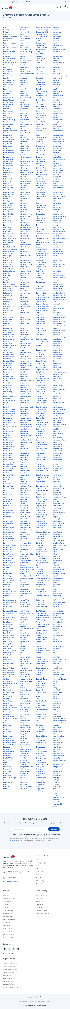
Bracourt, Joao (40, 747)
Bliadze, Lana (40, 150)
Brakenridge (40, 791)
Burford (54, 631)
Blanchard (39, 104)
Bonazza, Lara (40, 414)
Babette (5, 45)
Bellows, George (25, 229)
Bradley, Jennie (41, 758)
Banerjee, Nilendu (8, 354)
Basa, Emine (7, 633)
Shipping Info (41, 1001)
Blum (37, 225)
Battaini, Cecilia (8, 705)
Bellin (21, 221)
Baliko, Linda (7, 289)
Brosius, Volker (57, 280)
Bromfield (55, 236)
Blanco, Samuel (41, 115)
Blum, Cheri (39, 227)
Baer (4, 115)
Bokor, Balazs (40, 357)
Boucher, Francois (41, 631)
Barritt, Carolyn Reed (9, 563)
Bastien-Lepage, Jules (10, 683)
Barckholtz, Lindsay (9, 466)
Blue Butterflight (41, 207)
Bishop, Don (23, 738)
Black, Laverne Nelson (27, 786)
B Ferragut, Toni (8, 30)
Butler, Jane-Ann (57, 743)
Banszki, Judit (7, 389)
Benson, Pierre (24, 324)
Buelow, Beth (56, 528)
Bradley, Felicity (41, 762)
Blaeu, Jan (39, 56)
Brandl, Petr (56, 38)
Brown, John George (58, 337)
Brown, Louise (57, 352)
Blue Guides (40, 212)
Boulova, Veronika (42, 668)
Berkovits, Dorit (24, 409)
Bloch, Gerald (40, 155)
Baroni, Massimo (8, 539)
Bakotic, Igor (7, 256)
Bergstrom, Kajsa (25, 396)
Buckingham (56, 492)
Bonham (39, 435)
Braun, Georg (56, 69)
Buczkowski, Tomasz (59, 503)
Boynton (38, 734)
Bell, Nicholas (24, 212)
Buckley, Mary (56, 495)
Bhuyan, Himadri (25, 585)
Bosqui (38, 565)
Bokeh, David (40, 354)
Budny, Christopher (58, 523)
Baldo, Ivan (6, 273)
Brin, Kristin (56, 179)
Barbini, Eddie (7, 453)
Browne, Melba (57, 367)
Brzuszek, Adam (57, 468)
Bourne (38, 672)
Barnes (5, 514)
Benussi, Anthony (25, 343)
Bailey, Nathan (7, 185)
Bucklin (54, 499)
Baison (5, 199)
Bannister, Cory (8, 376)
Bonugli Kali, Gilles (42, 471)
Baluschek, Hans (8, 330)
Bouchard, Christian (42, 624)
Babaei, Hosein (8, 38)
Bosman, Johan (41, 560)
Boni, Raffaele (40, 440)
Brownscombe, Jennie (59, 372)
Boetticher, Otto (41, 293)
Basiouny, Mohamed (9, 650)
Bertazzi (22, 477)
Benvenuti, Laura (25, 346)
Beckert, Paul (24, 96)
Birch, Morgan (24, 707)
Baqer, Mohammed (9, 400)
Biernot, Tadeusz (25, 633)
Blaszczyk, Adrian (41, 128)
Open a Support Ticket (12, 881)
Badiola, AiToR (8, 102)
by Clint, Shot (56, 780)
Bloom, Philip (40, 194)
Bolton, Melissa (41, 387)
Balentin (6, 282)
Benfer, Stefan (24, 273)
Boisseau (39, 346)
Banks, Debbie (7, 370)
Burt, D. (54, 696)
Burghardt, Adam (57, 644)
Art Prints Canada (8, 910)
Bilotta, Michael (25, 677)
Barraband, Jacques (9, 545)
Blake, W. (39, 80)
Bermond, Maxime (25, 420)
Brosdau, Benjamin (58, 278)
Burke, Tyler (56, 657)
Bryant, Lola (56, 455)
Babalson (6, 41)
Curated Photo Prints (9, 898)
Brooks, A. (55, 262)
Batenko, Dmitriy (8, 692)
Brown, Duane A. (57, 339)
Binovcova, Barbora (26, 701)
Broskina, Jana (57, 284)
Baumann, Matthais (9, 743)
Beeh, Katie (23, 115)
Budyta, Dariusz (57, 525)
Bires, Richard (24, 718)
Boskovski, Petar (41, 558)
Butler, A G (55, 740)
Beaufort (22, 54)
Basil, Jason (7, 648)
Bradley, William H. (42, 764)
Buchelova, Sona (57, 486)
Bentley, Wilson (24, 337)
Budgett (55, 517)
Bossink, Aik (40, 587)
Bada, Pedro (7, 93)
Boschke (39, 554)
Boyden (38, 723)
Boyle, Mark (40, 732)
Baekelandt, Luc (8, 111)
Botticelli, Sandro (41, 613)
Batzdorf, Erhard (8, 716)
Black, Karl (23, 778)
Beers (21, 128)
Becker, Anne (24, 87)
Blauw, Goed (40, 139)
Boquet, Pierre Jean (42, 490)
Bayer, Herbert (7, 760)
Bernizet (22, 446)
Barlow (5, 508)
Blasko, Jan (40, 124)
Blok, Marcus (40, 166)
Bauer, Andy (7, 725)
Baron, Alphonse (8, 532)
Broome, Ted (56, 273)
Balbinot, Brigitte (8, 269)
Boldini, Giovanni (41, 361)
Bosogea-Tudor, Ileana (43, 563)
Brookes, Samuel (57, 251)
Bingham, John (24, 694)
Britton (54, 205)
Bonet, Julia (40, 429)
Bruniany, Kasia (57, 418)
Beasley (22, 34)
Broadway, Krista (57, 218)
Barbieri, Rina (7, 444)
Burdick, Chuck (57, 622)
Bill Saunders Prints (8, 984)
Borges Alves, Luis (42, 514)
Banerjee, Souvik (8, 357)
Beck (21, 85)
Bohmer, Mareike (41, 330)
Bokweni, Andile (41, 359)
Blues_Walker (40, 223)
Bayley (5, 762)
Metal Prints (39, 904)
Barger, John (7, 477)
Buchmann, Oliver (58, 488)
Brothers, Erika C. (57, 289)
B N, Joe (6, 32)
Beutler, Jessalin (25, 534)
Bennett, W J (24, 302)
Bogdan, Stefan (41, 302)
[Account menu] (60, 7)
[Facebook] (5, 949)
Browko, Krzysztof (58, 308)
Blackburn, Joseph (42, 30)
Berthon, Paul (24, 484)
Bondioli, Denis (41, 424)
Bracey (38, 738)
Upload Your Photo (41, 895)
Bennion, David (24, 315)
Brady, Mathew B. (41, 784)
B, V (4, 28)
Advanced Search (8, 937)
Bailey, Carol (7, 183)
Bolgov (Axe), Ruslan (42, 370)
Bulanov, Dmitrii (57, 578)
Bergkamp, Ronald (25, 392)
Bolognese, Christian (42, 378)
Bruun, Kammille (57, 438)
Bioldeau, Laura (25, 703)
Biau (21, 596)
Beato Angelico (24, 43)
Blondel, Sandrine (41, 183)
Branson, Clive (57, 52)
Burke (54, 653)
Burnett (54, 681)
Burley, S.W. (56, 672)
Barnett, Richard (8, 521)
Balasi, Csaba (7, 264)
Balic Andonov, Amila (10, 286)
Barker (5, 492)
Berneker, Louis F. (25, 440)
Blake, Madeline (41, 85)
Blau (37, 133)
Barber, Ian (6, 433)
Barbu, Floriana (8, 460)
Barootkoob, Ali (8, 541)
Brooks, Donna (57, 260)
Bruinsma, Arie (57, 407)
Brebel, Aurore (56, 102)
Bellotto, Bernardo (25, 227)
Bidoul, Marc (24, 620)
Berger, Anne (24, 383)
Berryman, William (25, 468)
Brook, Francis (57, 247)
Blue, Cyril (39, 203)
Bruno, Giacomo (57, 420)
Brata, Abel (55, 58)
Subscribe (54, 829)
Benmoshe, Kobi (25, 293)
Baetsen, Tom (7, 117)
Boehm (38, 278)
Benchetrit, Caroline (26, 264)
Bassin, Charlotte (8, 672)
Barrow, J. (6, 567)
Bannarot (6, 372)
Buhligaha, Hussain (58, 569)
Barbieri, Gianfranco (9, 451)
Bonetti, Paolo (40, 431)
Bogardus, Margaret (42, 297)
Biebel (22, 622)
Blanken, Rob (40, 120)
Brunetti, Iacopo (57, 416)
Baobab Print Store (9, 396)
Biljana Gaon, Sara (26, 664)
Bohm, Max (39, 328)
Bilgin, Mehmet (24, 659)
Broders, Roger (57, 234)
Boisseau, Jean (41, 348)
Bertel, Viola (23, 479)
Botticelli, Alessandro (42, 615)
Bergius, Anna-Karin (26, 389)
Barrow (5, 569)
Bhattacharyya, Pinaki (27, 569)
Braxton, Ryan (56, 87)
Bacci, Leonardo (8, 65)
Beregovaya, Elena (25, 363)
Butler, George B (57, 747)
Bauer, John (7, 732)
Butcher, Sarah (57, 732)
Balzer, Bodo (7, 332)
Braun (54, 71)
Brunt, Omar (56, 427)
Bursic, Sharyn (57, 692)
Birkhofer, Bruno (25, 721)
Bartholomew (7, 598)
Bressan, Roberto (57, 131)
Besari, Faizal (24, 503)
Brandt (54, 43)
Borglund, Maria (41, 521)
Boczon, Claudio (41, 267)
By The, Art (55, 782)
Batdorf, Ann (7, 685)
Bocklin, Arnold (41, 262)
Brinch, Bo (55, 181)
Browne (54, 365)
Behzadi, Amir (24, 148)
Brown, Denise (57, 324)
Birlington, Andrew (25, 723)
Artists (11, 18)
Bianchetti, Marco (25, 591)
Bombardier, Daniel (42, 398)
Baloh (5, 315)
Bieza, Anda (23, 637)
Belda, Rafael (24, 185)
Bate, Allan (6, 688)
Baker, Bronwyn (8, 223)
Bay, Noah (6, 756)
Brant (54, 54)
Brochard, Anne (57, 221)
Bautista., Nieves (8, 751)
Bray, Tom (55, 89)
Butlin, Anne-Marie (58, 753)
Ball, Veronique (8, 299)
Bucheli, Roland (57, 484)
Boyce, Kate (40, 718)
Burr (53, 685)
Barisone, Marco (8, 486)
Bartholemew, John (9, 591)
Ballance (6, 304)
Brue (53, 381)
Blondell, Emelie (41, 185)
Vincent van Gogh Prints (10, 963)
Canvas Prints (40, 901)
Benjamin (23, 284)
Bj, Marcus (23, 764)
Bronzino (55, 245)
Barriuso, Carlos (8, 565)
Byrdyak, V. (55, 800)
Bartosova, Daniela (9, 618)
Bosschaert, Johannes (43, 578)
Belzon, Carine (24, 247)
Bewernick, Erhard (25, 541)
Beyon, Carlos (24, 550)
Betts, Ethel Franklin (26, 528)
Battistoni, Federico (9, 712)
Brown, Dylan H (57, 341)
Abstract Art (6, 922)
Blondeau (39, 172)
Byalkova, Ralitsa (58, 786)
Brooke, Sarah (56, 249)
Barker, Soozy (7, 499)
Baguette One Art (8, 150)
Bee (21, 111)
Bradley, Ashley (41, 769)
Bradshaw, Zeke (41, 780)
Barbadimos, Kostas (9, 422)
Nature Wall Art (7, 928)
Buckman (55, 501)
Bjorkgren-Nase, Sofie (26, 767)
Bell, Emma (23, 201)
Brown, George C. (57, 357)
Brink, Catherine (57, 185)
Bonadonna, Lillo (41, 409)
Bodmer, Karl (40, 273)
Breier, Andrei (56, 111)
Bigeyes (22, 648)
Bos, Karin (39, 547)
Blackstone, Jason (42, 34)
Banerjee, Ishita (8, 352)
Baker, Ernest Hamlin (9, 238)
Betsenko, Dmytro (25, 523)
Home (5, 18)
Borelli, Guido (40, 503)
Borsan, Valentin (41, 534)
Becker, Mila (23, 89)
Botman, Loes (40, 609)
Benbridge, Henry (25, 262)
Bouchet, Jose (40, 639)
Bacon (5, 89)
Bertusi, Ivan (24, 499)
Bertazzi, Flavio (24, 475)
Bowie (38, 707)
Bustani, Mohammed (59, 721)
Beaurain (22, 65)
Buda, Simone (56, 506)
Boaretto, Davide (41, 249)
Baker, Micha (7, 227)
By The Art (55, 784)
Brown (54, 328)
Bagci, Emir (6, 126)
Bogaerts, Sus (40, 295)
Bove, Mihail (40, 699)
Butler (54, 734)
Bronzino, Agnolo (57, 242)
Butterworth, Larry (58, 764)
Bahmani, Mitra (8, 157)
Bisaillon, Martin (25, 725)
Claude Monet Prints (9, 966)
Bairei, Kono (7, 196)
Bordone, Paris (40, 501)
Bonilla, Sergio (40, 442)
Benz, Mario (23, 348)
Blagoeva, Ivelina (41, 65)
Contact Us (39, 875)
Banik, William (7, 365)
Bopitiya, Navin (41, 488)
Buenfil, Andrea (57, 530)
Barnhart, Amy (7, 530)
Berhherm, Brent (25, 398)
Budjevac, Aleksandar (59, 519)
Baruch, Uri (6, 626)
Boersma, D (39, 289)
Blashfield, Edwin (41, 122)
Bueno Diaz (56, 534)
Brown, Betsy (56, 313)
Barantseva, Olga (8, 416)
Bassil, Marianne (8, 670)
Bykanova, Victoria (58, 797)
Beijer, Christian (25, 155)
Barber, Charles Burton (10, 427)
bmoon (38, 245)
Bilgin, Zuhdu (24, 661)
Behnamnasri (24, 142)
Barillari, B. (6, 484)
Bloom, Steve (40, 190)
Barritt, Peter (7, 560)
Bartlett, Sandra (8, 609)
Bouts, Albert (40, 688)
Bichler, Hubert (24, 607)
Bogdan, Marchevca (42, 306)
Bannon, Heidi (7, 385)
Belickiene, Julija (25, 194)
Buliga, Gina (56, 580)
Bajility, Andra (7, 205)
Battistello (6, 710)
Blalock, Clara (40, 100)
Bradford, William (41, 751)
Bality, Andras (7, 293)
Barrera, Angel (7, 550)
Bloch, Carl (39, 157)
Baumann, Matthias (9, 745)
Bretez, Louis (56, 133)
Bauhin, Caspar (8, 736)
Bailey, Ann (6, 174)
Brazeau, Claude (57, 91)
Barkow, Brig (7, 503)
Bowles (38, 712)
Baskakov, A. (7, 655)
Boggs (38, 313)
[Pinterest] (18, 949)
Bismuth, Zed (24, 743)
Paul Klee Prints (7, 975)
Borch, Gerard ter (41, 499)
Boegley (38, 275)
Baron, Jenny (7, 534)
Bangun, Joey (7, 363)
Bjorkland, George (25, 769)
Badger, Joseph (8, 98)
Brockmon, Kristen (58, 229)
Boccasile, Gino (41, 251)
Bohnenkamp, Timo (42, 337)
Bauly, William (7, 738)
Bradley (38, 760)
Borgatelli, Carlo (41, 508)
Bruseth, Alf (56, 431)
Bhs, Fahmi (23, 582)
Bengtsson (23, 278)
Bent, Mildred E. (25, 335)
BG (21, 552)
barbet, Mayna (7, 438)
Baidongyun (7, 168)
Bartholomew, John (9, 600)
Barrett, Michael (8, 554)
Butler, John (56, 749)
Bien (21, 631)
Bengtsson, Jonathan (26, 280)
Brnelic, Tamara (57, 214)
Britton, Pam (56, 210)
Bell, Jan (22, 205)
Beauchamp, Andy (25, 49)
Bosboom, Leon (41, 550)
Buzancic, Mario (57, 775)
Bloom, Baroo (40, 192)
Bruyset (54, 442)
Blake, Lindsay (40, 87)
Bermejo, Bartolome (26, 418)
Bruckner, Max (57, 378)
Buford (54, 554)
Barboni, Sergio (8, 457)
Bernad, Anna (24, 422)
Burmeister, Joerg (58, 675)
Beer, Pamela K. (25, 120)
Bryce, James (56, 462)
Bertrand (22, 492)
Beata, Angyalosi (25, 36)
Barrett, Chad (7, 556)
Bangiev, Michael (8, 361)
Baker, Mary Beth (8, 214)
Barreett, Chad (7, 547)
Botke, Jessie (40, 604)
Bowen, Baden (40, 705)
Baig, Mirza (6, 170)
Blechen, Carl (40, 144)
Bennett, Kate (24, 297)
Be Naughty (7, 775)
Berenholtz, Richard (26, 365)
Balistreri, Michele (9, 291)
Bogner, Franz (40, 321)
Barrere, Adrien (8, 552)
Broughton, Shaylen (58, 295)
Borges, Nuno (40, 512)
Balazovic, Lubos (8, 267)
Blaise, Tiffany (40, 76)
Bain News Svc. (8, 188)
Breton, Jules (56, 137)
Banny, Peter (7, 387)
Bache (5, 67)
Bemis (22, 249)
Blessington (40, 148)
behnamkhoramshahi (26, 139)
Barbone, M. (7, 455)
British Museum (57, 201)
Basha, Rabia (7, 642)
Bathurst (6, 699)
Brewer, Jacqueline (58, 142)
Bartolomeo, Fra (8, 613)
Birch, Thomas (24, 714)
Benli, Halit (23, 291)
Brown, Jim (56, 332)
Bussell (54, 714)
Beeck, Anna (24, 113)
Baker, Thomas (8, 240)
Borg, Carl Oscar (41, 506)
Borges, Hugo (40, 510)
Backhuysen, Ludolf (9, 80)
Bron (54, 240)
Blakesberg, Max (41, 96)
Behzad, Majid (24, 146)
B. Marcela (6, 34)
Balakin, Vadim (8, 260)
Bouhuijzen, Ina (41, 659)
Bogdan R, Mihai (41, 310)
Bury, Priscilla (56, 703)
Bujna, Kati (55, 576)
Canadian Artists (8, 916)
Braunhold (55, 80)
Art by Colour (7, 907)
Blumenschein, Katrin (43, 234)
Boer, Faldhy (40, 286)
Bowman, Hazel (41, 716)
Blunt (37, 236)
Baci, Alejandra (8, 76)
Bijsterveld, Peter (25, 657)
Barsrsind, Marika (8, 582)
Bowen (38, 703)
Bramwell (55, 30)
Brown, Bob (56, 346)
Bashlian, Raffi (8, 646)
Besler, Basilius (24, 508)
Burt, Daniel (56, 699)
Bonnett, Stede (40, 460)
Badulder (6, 106)
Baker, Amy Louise (9, 234)
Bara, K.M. (6, 407)
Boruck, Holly (40, 539)
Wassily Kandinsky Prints (10, 969)
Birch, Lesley (24, 710)
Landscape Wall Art (8, 934)
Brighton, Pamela (58, 170)
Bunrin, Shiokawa (58, 613)
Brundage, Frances (58, 414)
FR (68, 1)
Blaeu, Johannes (41, 47)
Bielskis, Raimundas (26, 628)
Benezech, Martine (25, 271)
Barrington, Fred (8, 558)
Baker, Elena (7, 231)
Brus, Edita (55, 429)
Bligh (37, 153)
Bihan (21, 653)
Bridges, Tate (56, 157)
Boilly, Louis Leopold (42, 341)
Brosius (54, 282)
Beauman (23, 56)
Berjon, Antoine (24, 403)
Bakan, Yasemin (8, 210)
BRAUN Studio (57, 78)
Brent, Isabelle (56, 126)
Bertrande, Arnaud (25, 495)
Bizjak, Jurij (23, 760)
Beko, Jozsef (24, 170)
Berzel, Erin (23, 501)
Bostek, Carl (40, 589)
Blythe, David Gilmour (43, 242)
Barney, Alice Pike (8, 528)
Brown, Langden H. (58, 317)
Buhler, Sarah (56, 567)
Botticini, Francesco (42, 618)
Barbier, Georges (8, 440)
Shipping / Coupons (41, 863)
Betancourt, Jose (25, 519)
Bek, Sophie (23, 163)
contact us (13, 841)
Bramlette (55, 28)
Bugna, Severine (57, 560)
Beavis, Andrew (24, 67)
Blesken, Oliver (40, 146)
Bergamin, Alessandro (27, 381)
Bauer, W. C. (7, 729)
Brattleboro (56, 67)
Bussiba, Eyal (56, 716)
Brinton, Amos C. (57, 192)
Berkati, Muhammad (26, 407)
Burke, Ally (55, 655)
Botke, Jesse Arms (42, 607)
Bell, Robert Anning (26, 214)
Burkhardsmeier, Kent (59, 659)
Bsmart (54, 473)
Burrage (55, 688)
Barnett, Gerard (8, 519)
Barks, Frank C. (8, 506)
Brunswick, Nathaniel (59, 424)
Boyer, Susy (39, 725)
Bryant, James (57, 460)
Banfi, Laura (7, 359)
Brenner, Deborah (57, 122)
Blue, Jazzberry (41, 205)
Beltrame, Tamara (25, 245)
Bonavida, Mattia (41, 411)
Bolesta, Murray (41, 363)
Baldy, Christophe (8, 280)
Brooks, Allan (56, 267)
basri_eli (6, 661)
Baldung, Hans (8, 275)
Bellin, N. (22, 218)
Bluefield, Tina (40, 221)
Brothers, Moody (57, 286)
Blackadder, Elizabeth (43, 28)
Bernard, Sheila (24, 433)
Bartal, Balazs (7, 587)
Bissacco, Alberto (25, 745)
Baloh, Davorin (8, 317)
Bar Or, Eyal (7, 405)
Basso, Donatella (8, 675)
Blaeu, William (40, 49)
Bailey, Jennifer (8, 179)
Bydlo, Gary (56, 789)
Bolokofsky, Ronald (42, 381)
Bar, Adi (5, 403)
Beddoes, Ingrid (25, 104)
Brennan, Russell (57, 120)
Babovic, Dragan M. (9, 52)
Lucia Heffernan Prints (9, 978)
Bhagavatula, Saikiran (27, 554)
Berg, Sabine (24, 378)
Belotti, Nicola (24, 236)
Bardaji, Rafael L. (8, 468)
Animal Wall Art (7, 931)
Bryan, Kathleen (57, 453)
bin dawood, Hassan (26, 679)
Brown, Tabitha (57, 343)
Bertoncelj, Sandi (25, 490)
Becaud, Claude (25, 71)
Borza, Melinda (41, 541)
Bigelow (22, 646)
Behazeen (23, 137)
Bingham (23, 688)
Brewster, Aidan (57, 144)
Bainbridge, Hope (8, 194)
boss (37, 567)
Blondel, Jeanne (41, 181)
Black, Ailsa (23, 789)
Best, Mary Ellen (25, 517)
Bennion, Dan (24, 317)
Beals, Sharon (7, 782)
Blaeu (38, 52)
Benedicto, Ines (24, 269)
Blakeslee (39, 98)
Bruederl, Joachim (58, 383)
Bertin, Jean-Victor (25, 486)
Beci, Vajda (23, 78)
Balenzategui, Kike (9, 284)
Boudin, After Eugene (42, 650)
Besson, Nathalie (25, 512)
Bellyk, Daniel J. (25, 231)
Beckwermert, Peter (26, 98)
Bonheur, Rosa (40, 438)
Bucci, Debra (56, 479)
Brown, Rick (56, 335)
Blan (37, 102)
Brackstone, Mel (41, 743)
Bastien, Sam (7, 681)
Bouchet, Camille (41, 637)
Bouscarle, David (41, 679)
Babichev (6, 49)
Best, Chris (23, 514)
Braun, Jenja (56, 74)
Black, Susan (24, 784)
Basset (5, 666)
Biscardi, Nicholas (25, 729)
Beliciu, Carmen (25, 192)
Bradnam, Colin (41, 778)
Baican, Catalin (8, 166)
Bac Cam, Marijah (9, 58)
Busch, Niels (56, 705)
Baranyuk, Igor (7, 418)
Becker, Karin (24, 93)
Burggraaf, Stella (57, 642)
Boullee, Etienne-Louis (43, 666)
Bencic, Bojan (24, 267)
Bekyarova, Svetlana (26, 172)
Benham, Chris (24, 282)
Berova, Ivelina (24, 455)
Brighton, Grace (57, 168)
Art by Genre (6, 904)
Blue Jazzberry (41, 214)
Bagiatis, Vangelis (9, 139)
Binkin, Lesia (24, 699)
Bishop (22, 740)
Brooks (54, 256)
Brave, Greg (56, 82)
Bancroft (6, 341)
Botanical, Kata (41, 593)
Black (21, 780)
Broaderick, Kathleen (59, 216)
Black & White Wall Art (9, 919)
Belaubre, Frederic (25, 181)
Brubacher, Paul (57, 374)
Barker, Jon (6, 501)
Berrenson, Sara (25, 457)
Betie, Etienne (24, 521)
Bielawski (23, 626)
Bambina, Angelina (9, 335)
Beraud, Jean (24, 357)
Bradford (39, 753)
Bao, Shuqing (7, 392)
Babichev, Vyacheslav (10, 47)
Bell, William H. (24, 199)
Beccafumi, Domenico (27, 74)
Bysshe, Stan (56, 802)
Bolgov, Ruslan (41, 367)
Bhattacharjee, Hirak (26, 560)
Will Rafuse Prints (8, 981)
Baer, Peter (6, 113)
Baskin (5, 657)
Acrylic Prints (39, 907)
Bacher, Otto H (7, 69)
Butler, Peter (56, 745)
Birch (21, 705)
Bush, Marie (56, 707)
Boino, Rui (39, 343)
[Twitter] (13, 949)
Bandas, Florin (7, 343)
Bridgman (55, 163)
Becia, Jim (23, 80)
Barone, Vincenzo (8, 536)
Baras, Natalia (7, 420)
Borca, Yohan (40, 497)
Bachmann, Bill (8, 71)
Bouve (38, 696)
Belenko (22, 188)
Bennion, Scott (24, 313)
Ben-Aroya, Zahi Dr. (26, 260)
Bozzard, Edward (41, 736)
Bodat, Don (39, 271)
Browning (55, 370)
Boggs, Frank (40, 315)
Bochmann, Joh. (41, 256)
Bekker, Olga (24, 168)
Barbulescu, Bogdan (9, 462)
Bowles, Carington (42, 710)
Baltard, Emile (7, 319)
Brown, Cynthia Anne (59, 321)
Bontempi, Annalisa (42, 468)
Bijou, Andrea (24, 655)
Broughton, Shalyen (58, 293)
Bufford (54, 552)
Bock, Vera (39, 260)
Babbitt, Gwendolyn (9, 43)
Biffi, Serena (23, 639)
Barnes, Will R (7, 517)
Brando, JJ (55, 41)
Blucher (38, 199)
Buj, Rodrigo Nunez (58, 574)
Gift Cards (39, 869)
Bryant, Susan (56, 457)
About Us (38, 878)
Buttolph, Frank (57, 767)
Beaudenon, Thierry (26, 52)
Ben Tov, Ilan (24, 251)
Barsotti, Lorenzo (8, 580)
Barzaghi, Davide (8, 631)
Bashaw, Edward (8, 644)
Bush (54, 710)
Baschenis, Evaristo (9, 637)
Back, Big (6, 78)
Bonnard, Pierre (41, 451)
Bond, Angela (40, 416)
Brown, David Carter (58, 315)
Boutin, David (40, 683)
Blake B (38, 89)
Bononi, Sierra (40, 466)
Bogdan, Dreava (41, 299)
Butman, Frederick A (58, 756)
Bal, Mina (6, 258)
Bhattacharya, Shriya (26, 567)
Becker (22, 91)
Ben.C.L (22, 253)
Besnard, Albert (24, 510)
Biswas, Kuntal (24, 751)
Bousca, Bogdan (41, 677)
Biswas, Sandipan (25, 749)
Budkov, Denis (57, 521)
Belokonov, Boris (25, 234)
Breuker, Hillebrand (58, 139)
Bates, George (7, 696)
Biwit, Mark (23, 758)
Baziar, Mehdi (7, 769)
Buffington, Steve (57, 550)
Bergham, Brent (25, 385)
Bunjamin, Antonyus (58, 602)
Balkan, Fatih (7, 295)
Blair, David (39, 71)
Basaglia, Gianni (8, 635)
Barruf (5, 571)
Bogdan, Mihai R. (41, 308)
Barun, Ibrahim (8, 628)
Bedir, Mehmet (24, 106)
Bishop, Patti (24, 736)
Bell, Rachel (23, 210)
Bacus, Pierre (7, 91)
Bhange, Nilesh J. (25, 556)
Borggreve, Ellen (41, 519)
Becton (22, 102)
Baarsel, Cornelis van (10, 36)
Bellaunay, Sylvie (25, 216)
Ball (4, 297)
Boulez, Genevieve (42, 661)
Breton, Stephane (57, 135)
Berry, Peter (23, 466)
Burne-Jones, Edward (59, 679)
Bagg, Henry (7, 128)
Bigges (22, 650)
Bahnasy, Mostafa (9, 159)
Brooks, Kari (56, 269)
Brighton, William (57, 172)
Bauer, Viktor (7, 727)
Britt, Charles (56, 203)
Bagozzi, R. (6, 148)
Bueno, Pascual (57, 532)
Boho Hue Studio (41, 339)
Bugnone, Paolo (57, 563)
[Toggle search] (57, 7)
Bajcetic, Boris (7, 201)
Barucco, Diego (8, 624)
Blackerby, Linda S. (42, 32)
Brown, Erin (56, 319)
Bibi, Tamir (23, 598)
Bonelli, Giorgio (41, 427)
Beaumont (23, 58)
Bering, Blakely (24, 400)
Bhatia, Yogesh (24, 558)
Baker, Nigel (7, 229)
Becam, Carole (24, 69)
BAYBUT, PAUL (8, 758)
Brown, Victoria (57, 350)
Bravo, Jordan (56, 85)
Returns (38, 866)
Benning (22, 310)
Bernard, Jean (24, 431)
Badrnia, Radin (8, 104)
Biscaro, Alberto (25, 732)
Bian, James (24, 589)
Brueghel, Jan (56, 396)
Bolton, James (40, 389)
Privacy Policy (40, 881)
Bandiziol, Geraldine (9, 346)
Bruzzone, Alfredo (58, 446)
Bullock (54, 589)
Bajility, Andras (8, 203)
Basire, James (7, 653)
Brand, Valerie (56, 36)
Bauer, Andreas (8, 723)
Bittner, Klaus (24, 753)
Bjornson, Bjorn (24, 773)
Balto (5, 326)
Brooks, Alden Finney (59, 264)
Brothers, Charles (57, 291)
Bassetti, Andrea (8, 668)
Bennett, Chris (24, 299)
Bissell (22, 747)
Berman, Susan (24, 414)
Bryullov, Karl (56, 466)
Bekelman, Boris (25, 166)
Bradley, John (40, 756)
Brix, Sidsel (56, 212)
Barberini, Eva (7, 435)
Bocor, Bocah (40, 264)
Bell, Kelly (23, 207)
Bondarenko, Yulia (42, 422)
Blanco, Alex (40, 113)
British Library (56, 199)
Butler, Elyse (56, 738)
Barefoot (6, 473)
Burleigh (55, 670)
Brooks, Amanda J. (58, 258)
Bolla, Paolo (40, 372)
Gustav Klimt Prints (8, 972)
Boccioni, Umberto (42, 253)
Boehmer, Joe (40, 282)
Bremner (55, 117)
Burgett (54, 639)
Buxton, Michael (57, 769)
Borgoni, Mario (40, 525)
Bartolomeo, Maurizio (10, 611)
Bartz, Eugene (7, 622)
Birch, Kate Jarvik (25, 712)
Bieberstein (23, 624)
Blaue (38, 135)
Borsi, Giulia (40, 536)
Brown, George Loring (59, 326)
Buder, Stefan (56, 514)
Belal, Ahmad (24, 177)
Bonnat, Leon (40, 453)
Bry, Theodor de (57, 451)
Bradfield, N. (40, 749)
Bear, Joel (6, 786)
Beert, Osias (23, 131)
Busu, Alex (55, 725)
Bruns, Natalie (56, 422)
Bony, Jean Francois (42, 475)
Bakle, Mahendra (8, 251)
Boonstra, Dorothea (42, 486)
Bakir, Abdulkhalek (9, 247)
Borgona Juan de (41, 523)
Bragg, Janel (40, 789)
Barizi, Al (6, 490)
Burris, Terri (56, 690)
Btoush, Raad (56, 475)
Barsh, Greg (7, 576)
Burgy (54, 650)
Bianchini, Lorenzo (26, 593)
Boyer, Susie (40, 727)
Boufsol (38, 653)
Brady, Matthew (41, 782)
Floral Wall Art (7, 925)
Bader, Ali (6, 96)
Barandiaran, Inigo (9, 414)
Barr (4, 543)
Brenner (54, 124)
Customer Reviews (41, 872)
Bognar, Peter (40, 319)
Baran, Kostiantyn (9, 411)
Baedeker (6, 109)
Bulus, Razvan (57, 593)
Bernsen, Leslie (24, 449)
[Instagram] (9, 949)
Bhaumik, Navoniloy (26, 576)
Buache (54, 477)
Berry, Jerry (23, 462)
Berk (21, 405)
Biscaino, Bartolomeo (26, 727)
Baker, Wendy (7, 236)
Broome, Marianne (58, 275)
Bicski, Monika (24, 611)
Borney (38, 530)
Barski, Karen (7, 578)
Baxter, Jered (7, 753)
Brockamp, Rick (57, 227)
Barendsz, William (9, 475)
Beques (22, 350)
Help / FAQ (39, 859)
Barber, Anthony (8, 431)
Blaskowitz (39, 126)
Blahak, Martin (40, 67)
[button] (67, 7)
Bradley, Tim (40, 767)
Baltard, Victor (7, 321)
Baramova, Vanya (9, 409)
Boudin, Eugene (41, 648)
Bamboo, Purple (8, 337)
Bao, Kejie (6, 394)
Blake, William (40, 82)
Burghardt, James (58, 646)
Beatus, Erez (24, 45)
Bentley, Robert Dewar (27, 339)
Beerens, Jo (23, 126)
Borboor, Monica (41, 495)
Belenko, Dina (24, 190)
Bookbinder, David (42, 477)
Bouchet (38, 635)
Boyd (37, 721)
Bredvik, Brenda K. (58, 104)
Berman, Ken (24, 416)
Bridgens (55, 155)
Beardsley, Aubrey (25, 32)
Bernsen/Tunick (25, 451)
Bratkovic (55, 60)
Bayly (5, 764)
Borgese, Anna (40, 517)
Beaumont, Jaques (26, 60)
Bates (5, 694)
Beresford (23, 367)
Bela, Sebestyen (25, 174)
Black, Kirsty (24, 782)
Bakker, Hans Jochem (10, 249)
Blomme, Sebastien (42, 170)
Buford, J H (56, 556)
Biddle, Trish (24, 618)
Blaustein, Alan (41, 137)
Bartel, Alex (6, 589)
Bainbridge (6, 190)
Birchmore (23, 716)
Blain (37, 69)
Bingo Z (22, 696)
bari (4, 482)
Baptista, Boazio (8, 398)
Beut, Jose (23, 532)
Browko (54, 310)
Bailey (5, 177)
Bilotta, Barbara (25, 675)
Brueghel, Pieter (57, 394)
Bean (5, 784)
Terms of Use (39, 884)
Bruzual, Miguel (57, 444)
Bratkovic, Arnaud (58, 63)
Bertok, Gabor (24, 488)
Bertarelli (22, 473)
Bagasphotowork (8, 124)
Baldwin (5, 278)
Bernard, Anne (24, 429)
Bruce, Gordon (57, 376)
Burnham (55, 683)
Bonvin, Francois (41, 473)
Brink (54, 183)
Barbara (5, 424)
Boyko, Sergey (40, 729)
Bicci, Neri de (24, 602)
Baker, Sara (6, 218)
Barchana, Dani (8, 464)
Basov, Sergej (7, 659)
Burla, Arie (55, 664)
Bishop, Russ (24, 734)
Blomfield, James (41, 168)
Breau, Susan (56, 100)
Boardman (39, 247)
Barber (5, 429)
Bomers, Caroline (41, 400)
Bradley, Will (40, 771)
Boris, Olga (39, 528)
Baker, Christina (8, 212)
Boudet (38, 646)
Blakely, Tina (40, 93)
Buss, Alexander (57, 712)
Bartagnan (6, 585)
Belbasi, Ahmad (25, 183)
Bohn (37, 332)
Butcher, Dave (56, 729)
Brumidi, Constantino (59, 409)
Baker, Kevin (7, 221)
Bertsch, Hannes (25, 497)
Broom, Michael (57, 271)
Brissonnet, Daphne (58, 196)
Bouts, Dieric (40, 685)
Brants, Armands (57, 56)
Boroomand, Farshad (43, 532)
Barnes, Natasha (8, 512)
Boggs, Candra (40, 317)
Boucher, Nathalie (41, 633)
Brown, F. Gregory (58, 354)
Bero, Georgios (24, 453)
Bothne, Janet (40, 602)
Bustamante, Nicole (58, 718)
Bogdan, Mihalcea (42, 304)
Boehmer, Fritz (40, 280)
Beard (5, 789)
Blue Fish (39, 210)
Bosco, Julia (40, 556)
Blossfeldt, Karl (41, 196)
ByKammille (56, 795)
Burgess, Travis (57, 633)
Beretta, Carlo (24, 374)
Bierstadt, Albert (25, 635)
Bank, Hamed (7, 367)
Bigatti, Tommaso (25, 644)
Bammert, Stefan (8, 339)
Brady (38, 786)
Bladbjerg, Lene (41, 43)
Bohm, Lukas (40, 326)
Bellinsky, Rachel (25, 225)
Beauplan (23, 63)
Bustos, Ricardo (57, 723)
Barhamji (6, 479)
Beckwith (23, 100)
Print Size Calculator (41, 910)
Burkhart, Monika (57, 661)
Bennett (22, 295)
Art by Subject (7, 901)
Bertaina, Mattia (25, 471)
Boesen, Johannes (42, 291)
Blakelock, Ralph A (42, 91)
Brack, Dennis (40, 740)
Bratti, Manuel (56, 65)
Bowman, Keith (41, 714)
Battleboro (6, 714)
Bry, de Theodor (57, 449)
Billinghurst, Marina (26, 670)
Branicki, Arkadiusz (58, 49)
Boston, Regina (41, 591)
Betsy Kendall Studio (26, 525)
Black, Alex (23, 775)
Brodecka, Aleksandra (59, 231)
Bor (37, 492)
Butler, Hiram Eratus (58, 736)
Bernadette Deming (26, 424)
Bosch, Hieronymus (42, 552)
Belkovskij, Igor (24, 196)
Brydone (55, 464)
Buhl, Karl (55, 565)
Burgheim (55, 648)
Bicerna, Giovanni (25, 604)
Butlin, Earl (55, 751)
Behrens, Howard (25, 144)
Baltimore (6, 324)
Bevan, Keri (23, 536)
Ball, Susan (6, 302)
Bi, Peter (22, 587)
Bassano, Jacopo (8, 664)
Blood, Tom (39, 188)
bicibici (22, 609)
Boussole (39, 681)
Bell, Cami (23, 203)
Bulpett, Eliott (56, 591)
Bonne (38, 455)
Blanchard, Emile (41, 106)
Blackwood (39, 41)
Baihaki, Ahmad (8, 172)
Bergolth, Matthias (25, 394)
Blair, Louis (39, 74)
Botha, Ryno (40, 600)
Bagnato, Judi (7, 146)
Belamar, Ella (24, 179)
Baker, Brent (7, 216)
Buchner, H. (56, 490)
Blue (37, 201)
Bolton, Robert (40, 392)
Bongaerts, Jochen (42, 433)
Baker (5, 225)
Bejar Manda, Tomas (26, 161)
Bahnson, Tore (7, 161)
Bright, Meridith (57, 166)
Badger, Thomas (8, 100)
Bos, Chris (39, 543)
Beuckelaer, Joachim (26, 530)
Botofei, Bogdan (41, 611)
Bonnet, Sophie (41, 457)
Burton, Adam (56, 701)
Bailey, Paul (7, 181)
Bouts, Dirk (39, 690)
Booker (38, 479)
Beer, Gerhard (24, 117)
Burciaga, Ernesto (58, 620)
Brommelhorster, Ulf (58, 238)
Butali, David (56, 727)
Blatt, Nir (39, 131)
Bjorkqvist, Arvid (25, 771)
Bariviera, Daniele (8, 488)
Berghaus (23, 387)
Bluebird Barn (40, 218)
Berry (21, 464)
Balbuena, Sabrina (9, 271)
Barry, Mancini (7, 574)
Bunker (54, 609)
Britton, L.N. (56, 207)
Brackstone (39, 745)
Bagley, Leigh (7, 142)
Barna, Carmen (8, 510)
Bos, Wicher (40, 545)
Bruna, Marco (56, 411)
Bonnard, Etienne (41, 449)
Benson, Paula (24, 330)
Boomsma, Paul (41, 482)
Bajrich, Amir (7, 207)
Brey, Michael (56, 146)
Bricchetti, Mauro (57, 148)
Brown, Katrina (57, 363)
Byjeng (54, 793)
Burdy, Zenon (56, 624)
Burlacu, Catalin (57, 666)
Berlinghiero (23, 411)
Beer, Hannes (24, 122)
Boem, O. (39, 284)
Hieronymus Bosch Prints (10, 987)
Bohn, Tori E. (40, 335)
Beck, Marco (24, 82)
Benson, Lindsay (25, 332)
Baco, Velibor (7, 82)
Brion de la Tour (57, 194)
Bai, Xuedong (7, 163)
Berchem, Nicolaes (26, 359)
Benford (22, 275)
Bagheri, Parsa (8, 137)
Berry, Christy (24, 460)
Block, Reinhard (41, 161)
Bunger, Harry (56, 596)
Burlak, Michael (57, 668)
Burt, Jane (55, 694)
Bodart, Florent (40, 269)
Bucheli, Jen (56, 482)
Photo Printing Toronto (42, 913)
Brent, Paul (55, 128)
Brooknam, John (57, 253)
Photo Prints (39, 898)
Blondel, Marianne (42, 179)
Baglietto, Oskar (8, 144)
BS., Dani (55, 471)
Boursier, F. (39, 675)
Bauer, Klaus (7, 734)
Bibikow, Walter (24, 600)
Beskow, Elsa (24, 506)
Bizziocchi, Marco (25, 762)
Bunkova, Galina (57, 611)
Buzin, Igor (55, 778)
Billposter (23, 672)
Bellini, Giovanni (25, 223)
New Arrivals (6, 895)
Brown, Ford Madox (58, 330)
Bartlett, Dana (7, 607)
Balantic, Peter (7, 262)
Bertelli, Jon (23, 482)
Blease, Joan (40, 142)
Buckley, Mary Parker (59, 497)
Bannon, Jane (7, 383)
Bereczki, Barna (25, 361)
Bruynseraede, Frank (59, 440)
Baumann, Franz (8, 740)
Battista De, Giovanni (10, 707)
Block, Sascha (40, 159)
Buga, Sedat (56, 558)
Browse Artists (7, 913)
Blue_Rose (39, 216)
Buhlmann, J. (56, 571)
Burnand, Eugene (57, 677)
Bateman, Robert (8, 690)
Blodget (38, 163)
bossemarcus (40, 585)
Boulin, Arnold (40, 664)
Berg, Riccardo (24, 376)
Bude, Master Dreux (58, 512)
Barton (5, 615)
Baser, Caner (7, 639)
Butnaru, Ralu (56, 758)
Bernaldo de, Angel (26, 427)
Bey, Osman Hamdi (26, 543)
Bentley (22, 341)
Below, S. (22, 242)
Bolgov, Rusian (41, 365)
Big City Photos (25, 642)
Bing (21, 685)
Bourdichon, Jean (41, 670)
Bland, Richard (40, 117)
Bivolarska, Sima (25, 756)
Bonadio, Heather (41, 407)
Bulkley (54, 582)
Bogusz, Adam (40, 324)
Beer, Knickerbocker (26, 124)
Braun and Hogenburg (59, 76)
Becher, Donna (24, 76)
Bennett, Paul (24, 304)
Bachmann (6, 74)
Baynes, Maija (7, 767)
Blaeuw (38, 63)
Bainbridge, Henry (9, 192)
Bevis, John (23, 539)
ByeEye (54, 791)
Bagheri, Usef (7, 135)
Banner (5, 374)
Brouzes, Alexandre (58, 297)
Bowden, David (41, 701)
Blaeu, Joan (40, 45)
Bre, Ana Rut (56, 93)
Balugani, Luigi (8, 328)
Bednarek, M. (24, 109)
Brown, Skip (56, 348)
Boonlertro (39, 484)
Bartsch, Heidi (7, 620)
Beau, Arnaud (24, 47)
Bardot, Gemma (8, 471)
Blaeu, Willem (40, 54)
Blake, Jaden (40, 78)
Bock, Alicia (39, 258)
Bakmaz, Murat (8, 253)
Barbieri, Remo (8, 442)
